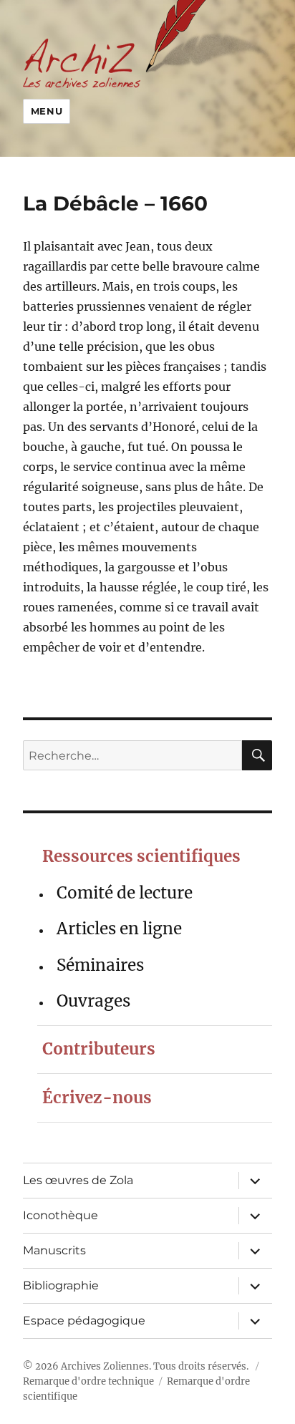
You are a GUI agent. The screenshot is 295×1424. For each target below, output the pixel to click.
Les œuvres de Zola (78, 1180)
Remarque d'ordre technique (88, 1381)
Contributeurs (98, 1049)
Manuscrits (54, 1250)
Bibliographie (61, 1285)
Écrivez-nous (97, 1098)
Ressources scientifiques (141, 856)
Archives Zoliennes (105, 1366)
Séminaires (100, 965)
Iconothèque (60, 1215)
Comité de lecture (125, 893)
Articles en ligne (119, 929)
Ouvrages (93, 1001)
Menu (46, 111)
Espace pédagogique (84, 1320)
